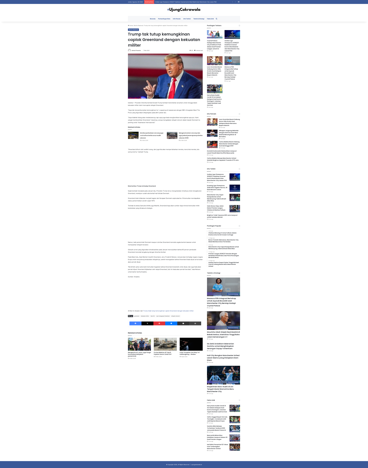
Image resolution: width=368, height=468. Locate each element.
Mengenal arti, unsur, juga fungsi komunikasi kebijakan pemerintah (139, 354)
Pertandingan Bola (164, 19)
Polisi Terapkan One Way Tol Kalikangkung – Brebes (190, 353)
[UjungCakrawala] (184, 10)
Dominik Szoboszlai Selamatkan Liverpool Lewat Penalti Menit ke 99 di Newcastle (222, 152)
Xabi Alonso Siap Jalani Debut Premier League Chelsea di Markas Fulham (216, 208)
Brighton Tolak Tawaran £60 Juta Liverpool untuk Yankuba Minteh (222, 216)
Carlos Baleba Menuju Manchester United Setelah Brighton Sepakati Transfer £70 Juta (223, 159)
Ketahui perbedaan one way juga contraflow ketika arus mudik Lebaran (151, 135)
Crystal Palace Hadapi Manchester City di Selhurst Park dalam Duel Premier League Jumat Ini (214, 45)
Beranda (152, 19)
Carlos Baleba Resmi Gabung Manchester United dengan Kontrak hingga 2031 (229, 144)
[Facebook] (135, 323)
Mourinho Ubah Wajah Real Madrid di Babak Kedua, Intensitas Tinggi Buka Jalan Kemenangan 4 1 (223, 334)
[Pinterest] (159, 323)
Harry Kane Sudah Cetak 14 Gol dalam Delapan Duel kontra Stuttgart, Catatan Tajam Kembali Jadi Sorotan (214, 100)
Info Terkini (187, 19)
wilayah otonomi (175, 316)
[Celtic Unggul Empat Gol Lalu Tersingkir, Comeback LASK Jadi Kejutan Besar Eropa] (235, 419)
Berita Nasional (138, 25)
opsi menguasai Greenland (163, 316)
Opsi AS (153, 316)
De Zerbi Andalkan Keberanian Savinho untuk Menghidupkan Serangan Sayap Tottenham (220, 346)
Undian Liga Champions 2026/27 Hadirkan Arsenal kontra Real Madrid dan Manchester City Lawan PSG (232, 46)
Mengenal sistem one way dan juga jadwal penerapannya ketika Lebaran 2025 (190, 135)
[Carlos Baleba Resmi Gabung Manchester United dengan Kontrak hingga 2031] (212, 144)
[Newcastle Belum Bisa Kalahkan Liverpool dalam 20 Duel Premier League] (235, 438)
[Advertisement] (165, 169)
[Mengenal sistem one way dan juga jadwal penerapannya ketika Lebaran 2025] (172, 135)
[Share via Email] (183, 323)
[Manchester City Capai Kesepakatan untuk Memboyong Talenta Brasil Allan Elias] (235, 197)
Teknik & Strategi (198, 19)
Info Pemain (177, 19)
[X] (147, 323)
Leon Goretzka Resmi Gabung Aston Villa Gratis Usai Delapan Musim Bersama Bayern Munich (183, 2)
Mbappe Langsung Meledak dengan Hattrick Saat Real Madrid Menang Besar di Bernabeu (228, 134)
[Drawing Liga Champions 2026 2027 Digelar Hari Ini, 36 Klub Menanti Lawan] (235, 188)
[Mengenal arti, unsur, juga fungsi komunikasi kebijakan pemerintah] (139, 344)
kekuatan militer (145, 316)
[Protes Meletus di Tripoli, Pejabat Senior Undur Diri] (165, 344)
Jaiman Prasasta (136, 50)
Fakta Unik (210, 19)
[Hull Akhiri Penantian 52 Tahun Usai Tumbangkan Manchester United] (235, 447)
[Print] (195, 323)
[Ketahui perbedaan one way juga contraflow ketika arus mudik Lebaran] (133, 135)
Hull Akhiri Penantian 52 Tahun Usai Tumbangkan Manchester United (217, 447)
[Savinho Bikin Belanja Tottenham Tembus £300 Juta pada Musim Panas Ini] (235, 428)
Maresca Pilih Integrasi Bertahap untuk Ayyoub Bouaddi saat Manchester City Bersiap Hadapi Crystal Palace (231, 73)
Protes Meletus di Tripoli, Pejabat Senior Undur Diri (162, 353)
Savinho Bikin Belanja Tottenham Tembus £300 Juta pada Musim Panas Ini (216, 428)
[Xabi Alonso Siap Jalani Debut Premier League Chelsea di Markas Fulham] (235, 208)
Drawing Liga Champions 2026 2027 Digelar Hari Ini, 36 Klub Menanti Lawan (217, 188)
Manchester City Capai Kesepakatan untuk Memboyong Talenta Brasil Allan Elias (216, 198)
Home (131, 25)
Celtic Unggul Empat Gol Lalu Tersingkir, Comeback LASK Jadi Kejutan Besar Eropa (217, 419)
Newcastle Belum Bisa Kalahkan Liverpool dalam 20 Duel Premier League (217, 437)
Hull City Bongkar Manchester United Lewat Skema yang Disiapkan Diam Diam (223, 357)
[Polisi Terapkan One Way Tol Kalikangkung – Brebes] (191, 344)
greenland (136, 316)
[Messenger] (171, 323)
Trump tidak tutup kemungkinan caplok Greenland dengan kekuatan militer (168, 311)
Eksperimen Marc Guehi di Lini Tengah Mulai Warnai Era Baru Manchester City (220, 389)
